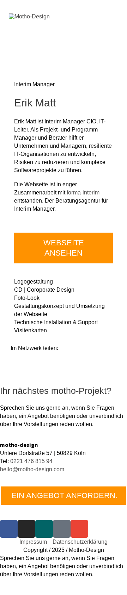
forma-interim (83, 192)
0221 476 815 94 (31, 461)
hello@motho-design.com (32, 469)
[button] (13, 369)
